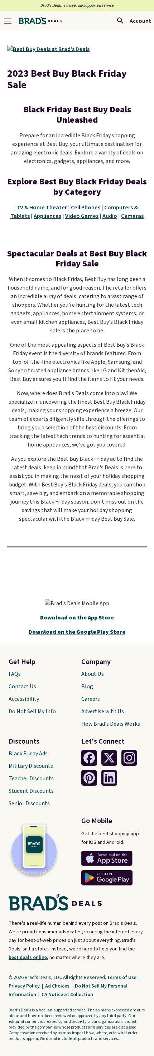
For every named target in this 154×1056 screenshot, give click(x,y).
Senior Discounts (29, 803)
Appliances (47, 216)
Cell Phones (85, 207)
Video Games (81, 216)
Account (140, 21)
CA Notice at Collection (67, 994)
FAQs (15, 674)
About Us (92, 674)
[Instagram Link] (129, 758)
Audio (109, 216)
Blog (87, 686)
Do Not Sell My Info (32, 711)
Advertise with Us (102, 711)
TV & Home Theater (41, 207)
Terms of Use (122, 977)
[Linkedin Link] (109, 778)
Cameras (132, 216)
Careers (90, 699)
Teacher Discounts (31, 778)
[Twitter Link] (109, 758)
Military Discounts (31, 766)
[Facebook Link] (89, 758)
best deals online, (28, 957)
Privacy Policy (25, 986)
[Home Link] (40, 21)
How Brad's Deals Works (110, 724)
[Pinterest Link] (89, 778)
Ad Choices (58, 986)
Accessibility (24, 699)
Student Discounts (31, 791)
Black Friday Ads (28, 753)
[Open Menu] (8, 21)
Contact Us (22, 686)
